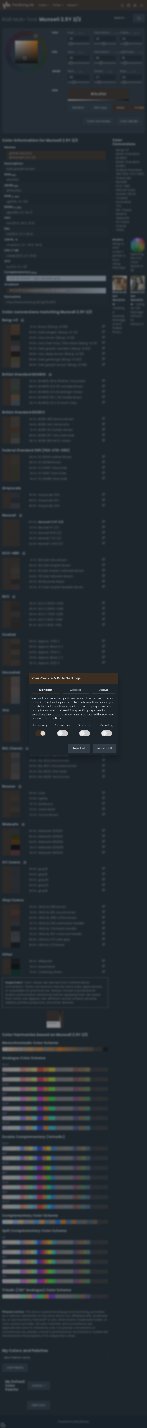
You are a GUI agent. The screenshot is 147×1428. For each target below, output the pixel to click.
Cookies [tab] (76, 690)
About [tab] (103, 690)
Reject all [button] (78, 748)
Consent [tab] (46, 690)
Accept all (104, 748)
